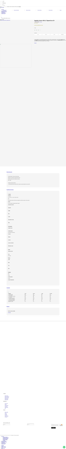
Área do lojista (6, 406)
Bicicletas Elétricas (4, 441)
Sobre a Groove (6, 403)
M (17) (46, 34)
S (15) (38, 34)
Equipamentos (3, 442)
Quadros (4, 440)
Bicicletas (3, 436)
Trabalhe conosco (6, 407)
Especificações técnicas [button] (10, 189)
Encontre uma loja (6, 405)
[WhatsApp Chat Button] (64, 447)
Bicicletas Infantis (6, 399)
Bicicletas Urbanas (6, 398)
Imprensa (6, 404)
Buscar (20, 6)
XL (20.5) (62, 34)
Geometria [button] (8, 287)
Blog (5, 408)
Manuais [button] (8, 306)
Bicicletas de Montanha (6, 437)
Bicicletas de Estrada (5, 438)
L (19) (54, 34)
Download (9, 312)
